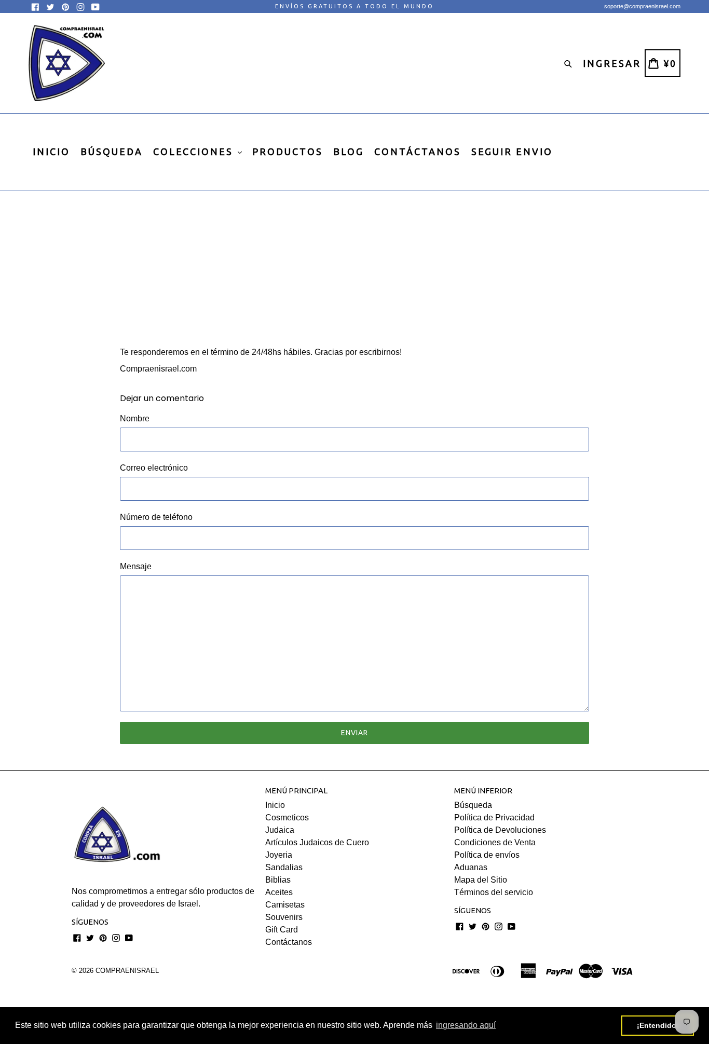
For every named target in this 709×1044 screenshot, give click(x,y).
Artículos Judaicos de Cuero (317, 842)
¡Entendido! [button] (658, 1025)
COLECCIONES (195, 151)
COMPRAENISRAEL (127, 970)
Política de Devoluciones (500, 830)
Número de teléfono (156, 517)
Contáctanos (288, 942)
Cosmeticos (287, 817)
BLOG (348, 151)
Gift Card (281, 929)
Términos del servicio (493, 892)
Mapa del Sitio (480, 879)
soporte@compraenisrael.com (642, 6)
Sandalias (284, 867)
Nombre (134, 418)
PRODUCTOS (287, 151)
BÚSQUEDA (111, 151)
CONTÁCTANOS (417, 151)
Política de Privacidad (494, 817)
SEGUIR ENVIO (512, 151)
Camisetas (285, 904)
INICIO (51, 151)
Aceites (279, 892)
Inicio (275, 805)
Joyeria (278, 854)
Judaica (279, 830)
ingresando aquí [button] (466, 1025)
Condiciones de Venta (495, 842)
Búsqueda (473, 805)
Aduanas (470, 867)
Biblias (278, 879)
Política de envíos (487, 854)
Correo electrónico (154, 467)
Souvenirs (284, 917)
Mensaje (136, 566)
